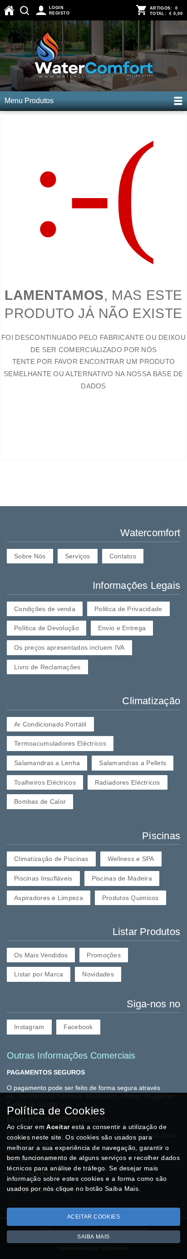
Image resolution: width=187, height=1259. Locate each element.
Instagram (29, 1026)
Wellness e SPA (131, 858)
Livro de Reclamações (47, 667)
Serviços (77, 556)
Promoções (104, 955)
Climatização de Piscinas (51, 858)
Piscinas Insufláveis (43, 878)
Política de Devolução (46, 628)
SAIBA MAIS (93, 1236)
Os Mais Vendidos (41, 955)
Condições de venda (44, 608)
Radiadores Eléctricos (127, 782)
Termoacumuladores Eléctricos (60, 743)
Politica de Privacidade (128, 608)
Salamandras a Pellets (132, 762)
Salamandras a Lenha (47, 762)
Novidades (98, 974)
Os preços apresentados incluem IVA (69, 647)
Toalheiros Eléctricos (45, 782)
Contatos (122, 556)
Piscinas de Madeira (122, 878)
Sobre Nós (30, 556)
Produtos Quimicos (130, 897)
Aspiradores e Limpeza (48, 897)
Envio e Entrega (122, 628)
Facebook (78, 1026)
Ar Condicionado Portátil (50, 724)
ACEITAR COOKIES (93, 1216)
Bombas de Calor (40, 801)
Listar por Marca (38, 974)
